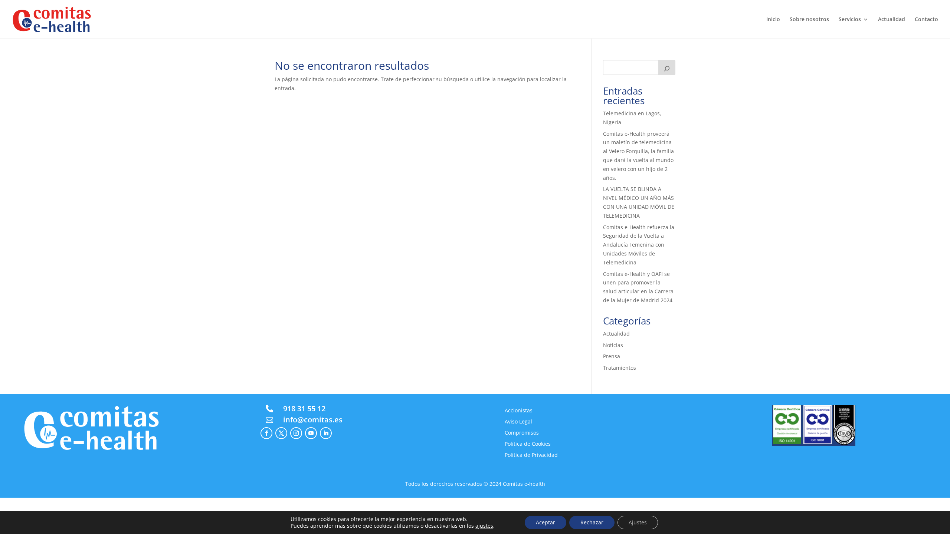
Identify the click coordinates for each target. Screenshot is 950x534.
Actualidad (891, 20)
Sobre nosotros (809, 20)
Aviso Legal (518, 422)
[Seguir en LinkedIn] (326, 433)
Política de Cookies (528, 444)
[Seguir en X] (281, 433)
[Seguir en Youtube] (311, 433)
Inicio (773, 20)
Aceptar (545, 522)
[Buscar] (666, 67)
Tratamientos (619, 367)
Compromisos (522, 433)
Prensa (611, 356)
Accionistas (519, 411)
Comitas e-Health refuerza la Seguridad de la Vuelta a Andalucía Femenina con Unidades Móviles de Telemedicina (638, 245)
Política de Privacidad (531, 455)
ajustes (484, 526)
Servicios (850, 20)
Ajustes (638, 522)
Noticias (613, 345)
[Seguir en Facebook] (266, 433)
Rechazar (591, 522)
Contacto (926, 20)
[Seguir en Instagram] (296, 433)
